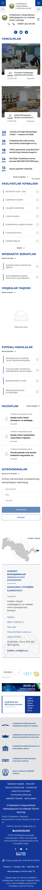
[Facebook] (15, 32)
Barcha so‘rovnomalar (9, 473)
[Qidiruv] (8, 24)
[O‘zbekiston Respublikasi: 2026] (21, 687)
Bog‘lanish (30, 798)
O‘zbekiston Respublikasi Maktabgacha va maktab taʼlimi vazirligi (21, 809)
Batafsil (19, 248)
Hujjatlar (31, 788)
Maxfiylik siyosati (21, 791)
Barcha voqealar (7, 292)
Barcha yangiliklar (19, 177)
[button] (38, 3)
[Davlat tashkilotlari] (3, 3)
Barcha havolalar (7, 351)
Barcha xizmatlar (8, 258)
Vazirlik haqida (15, 784)
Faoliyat (30, 784)
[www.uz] (21, 854)
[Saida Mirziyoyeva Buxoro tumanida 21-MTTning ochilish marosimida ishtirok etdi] (21, 101)
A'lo (7, 494)
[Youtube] (21, 32)
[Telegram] (26, 32)
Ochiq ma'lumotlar (21, 795)
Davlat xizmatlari (14, 788)
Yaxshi (9, 500)
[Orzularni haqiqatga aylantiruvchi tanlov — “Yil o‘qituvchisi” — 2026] (21, 59)
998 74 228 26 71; (15, 622)
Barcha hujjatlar (32, 406)
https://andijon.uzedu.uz (19, 632)
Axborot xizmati (14, 798)
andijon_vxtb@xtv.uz (17, 650)
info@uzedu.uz (28, 826)
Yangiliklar (31, 78)
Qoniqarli (10, 489)
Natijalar (21, 517)
